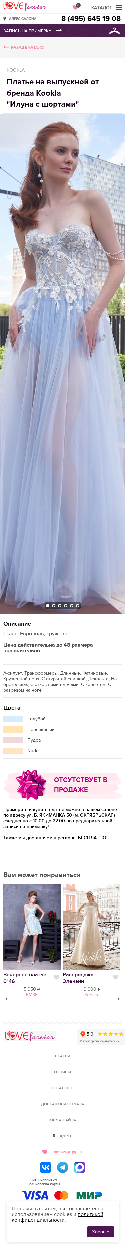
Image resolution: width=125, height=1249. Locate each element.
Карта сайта (62, 1120)
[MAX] (79, 1167)
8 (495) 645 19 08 (91, 18)
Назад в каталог (28, 47)
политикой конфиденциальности (57, 1217)
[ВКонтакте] (45, 1167)
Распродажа (78, 978)
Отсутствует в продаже (80, 785)
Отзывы (62, 1072)
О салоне (62, 1088)
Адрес (66, 1136)
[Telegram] (62, 1167)
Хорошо (100, 1232)
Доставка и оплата (62, 1104)
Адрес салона (22, 18)
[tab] (47, 605)
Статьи (62, 1056)
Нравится (56, 977)
